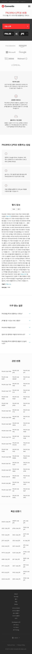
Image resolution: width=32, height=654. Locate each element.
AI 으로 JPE (26, 540)
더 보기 (22, 1)
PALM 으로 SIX (6, 496)
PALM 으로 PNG (6, 371)
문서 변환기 (16, 613)
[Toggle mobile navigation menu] (29, 6)
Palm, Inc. (8, 284)
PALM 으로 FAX (6, 411)
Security (16, 596)
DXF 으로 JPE (16, 546)
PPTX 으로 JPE (6, 552)
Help (16, 601)
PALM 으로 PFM (6, 444)
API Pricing (16, 630)
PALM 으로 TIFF (6, 391)
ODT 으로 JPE (16, 566)
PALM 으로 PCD (6, 437)
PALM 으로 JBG (6, 483)
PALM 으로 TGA (6, 384)
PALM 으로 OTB (6, 430)
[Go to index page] (8, 6)
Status (16, 604)
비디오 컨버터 (16, 608)
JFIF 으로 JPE (5, 540)
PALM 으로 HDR (6, 417)
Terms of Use (11, 645)
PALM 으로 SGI (6, 463)
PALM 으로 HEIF (6, 490)
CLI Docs (16, 627)
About (16, 594)
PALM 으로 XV (6, 476)
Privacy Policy (21, 645)
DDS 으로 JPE (16, 579)
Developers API (16, 622)
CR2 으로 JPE (16, 540)
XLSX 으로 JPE (17, 552)
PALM (14, 209)
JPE (18, 209)
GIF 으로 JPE (16, 559)
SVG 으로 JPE (5, 546)
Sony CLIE (24, 274)
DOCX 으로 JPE (6, 522)
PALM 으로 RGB (6, 457)
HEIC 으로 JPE (6, 528)
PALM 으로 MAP (6, 424)
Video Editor (4, 1)
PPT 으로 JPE (5, 566)
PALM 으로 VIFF (6, 470)
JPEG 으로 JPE (17, 528)
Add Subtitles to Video (14, 1)
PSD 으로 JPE (16, 572)
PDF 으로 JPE (5, 535)
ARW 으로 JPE (6, 559)
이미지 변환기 (16, 616)
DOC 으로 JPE (16, 535)
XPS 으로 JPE (5, 572)
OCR (16, 618)
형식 (16, 599)
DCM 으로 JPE (6, 579)
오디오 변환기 (16, 610)
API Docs (16, 625)
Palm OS (8, 216)
